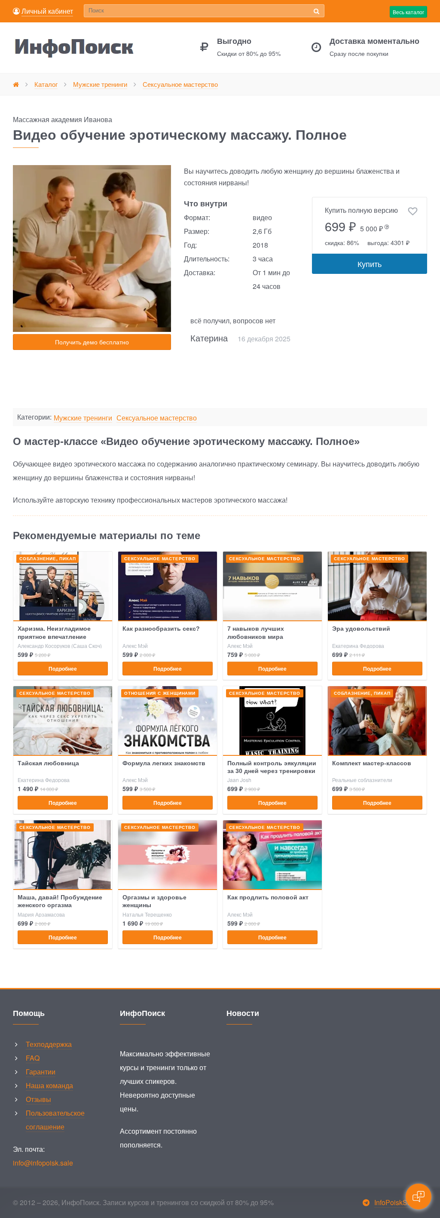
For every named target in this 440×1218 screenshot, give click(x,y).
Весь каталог (408, 11)
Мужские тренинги (83, 418)
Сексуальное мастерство (156, 418)
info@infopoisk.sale (43, 1163)
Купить (370, 263)
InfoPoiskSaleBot (400, 1202)
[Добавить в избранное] (412, 211)
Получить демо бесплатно (92, 341)
